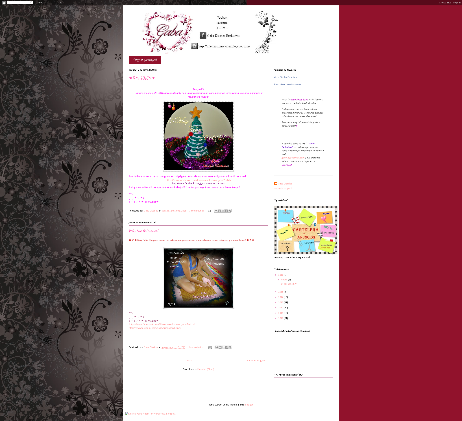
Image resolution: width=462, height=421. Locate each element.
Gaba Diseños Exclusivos (285, 77)
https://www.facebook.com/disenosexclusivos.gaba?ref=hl (198, 180)
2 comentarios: (197, 347)
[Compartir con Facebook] (226, 211)
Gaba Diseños (285, 183)
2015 (281, 292)
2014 (281, 297)
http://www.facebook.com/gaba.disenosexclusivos (198, 183)
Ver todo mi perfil (283, 188)
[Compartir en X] (223, 211)
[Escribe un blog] (219, 211)
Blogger (249, 404)
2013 (281, 302)
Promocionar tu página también (287, 84)
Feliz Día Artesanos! (143, 230)
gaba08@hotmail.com (293, 157)
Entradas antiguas (256, 360)
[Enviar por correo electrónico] (216, 211)
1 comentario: (196, 211)
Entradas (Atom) (205, 369)
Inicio (189, 360)
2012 (281, 307)
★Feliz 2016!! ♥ (142, 78)
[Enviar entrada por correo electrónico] (209, 211)
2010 (281, 318)
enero (284, 279)
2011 (281, 313)
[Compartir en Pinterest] (230, 211)
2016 (281, 275)
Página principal (145, 60)
